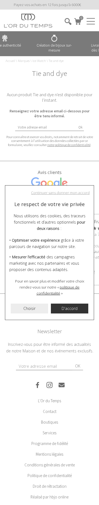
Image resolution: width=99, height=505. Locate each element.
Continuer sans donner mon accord (60, 192)
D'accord (70, 308)
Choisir (29, 308)
